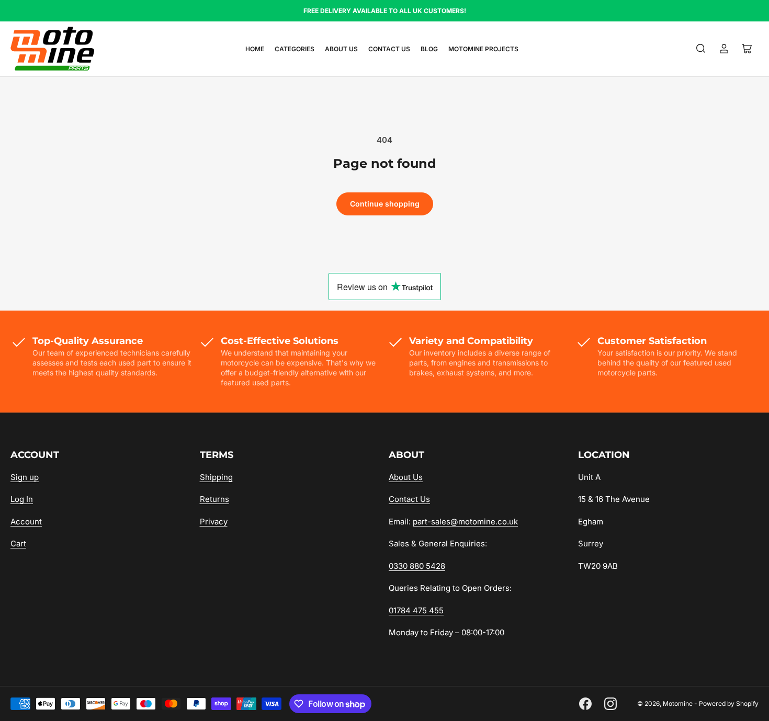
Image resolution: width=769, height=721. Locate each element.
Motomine (678, 703)
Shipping (216, 477)
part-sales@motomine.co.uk (465, 522)
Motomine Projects (483, 49)
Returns (214, 499)
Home (254, 49)
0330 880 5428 (417, 566)
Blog (429, 49)
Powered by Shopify (729, 703)
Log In (21, 499)
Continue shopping (385, 203)
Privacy (214, 522)
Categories (294, 49)
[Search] (701, 48)
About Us (341, 49)
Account (26, 522)
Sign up (24, 477)
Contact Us (389, 49)
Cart (18, 543)
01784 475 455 (416, 610)
